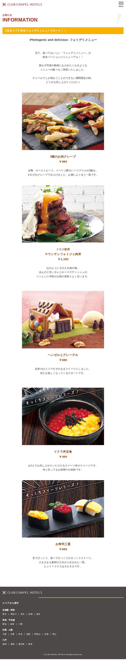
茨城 (30, 614)
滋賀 (28, 634)
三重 (20, 624)
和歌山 (37, 634)
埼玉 (23, 614)
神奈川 (13, 614)
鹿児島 (21, 644)
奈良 (20, 634)
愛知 (4, 624)
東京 (4, 614)
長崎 (12, 644)
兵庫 (12, 634)
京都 (46, 634)
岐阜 (12, 624)
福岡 (4, 644)
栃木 (38, 614)
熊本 (30, 644)
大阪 (4, 634)
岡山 (54, 634)
